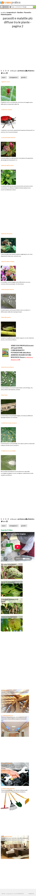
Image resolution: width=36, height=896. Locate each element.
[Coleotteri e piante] (8, 121)
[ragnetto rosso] (8, 93)
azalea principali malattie (8, 137)
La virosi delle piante (8, 565)
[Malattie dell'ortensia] (8, 177)
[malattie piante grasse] (8, 301)
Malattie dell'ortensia (7, 165)
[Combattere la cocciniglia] (8, 462)
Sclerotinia (4, 395)
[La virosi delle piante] (12, 571)
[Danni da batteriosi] (12, 588)
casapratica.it (11, 12)
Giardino (20, 12)
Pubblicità (31, 893)
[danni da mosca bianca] (8, 379)
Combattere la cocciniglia (8, 451)
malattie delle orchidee (7, 261)
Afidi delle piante (6, 317)
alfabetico (30, 71)
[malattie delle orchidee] (8, 273)
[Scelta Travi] (15, 701)
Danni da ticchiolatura (9, 617)
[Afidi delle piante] (8, 329)
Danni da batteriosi (8, 582)
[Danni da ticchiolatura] (12, 623)
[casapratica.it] (10, 2)
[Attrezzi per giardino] (15, 799)
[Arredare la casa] (15, 847)
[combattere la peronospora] (8, 434)
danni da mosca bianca (7, 367)
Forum (12, 7)
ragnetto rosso (5, 81)
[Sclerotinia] (8, 406)
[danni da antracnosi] (8, 245)
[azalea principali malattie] (8, 149)
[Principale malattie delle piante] (12, 606)
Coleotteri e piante (6, 109)
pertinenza (21, 71)
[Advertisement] (18, 47)
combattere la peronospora (9, 423)
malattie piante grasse (7, 289)
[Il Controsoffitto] (15, 726)
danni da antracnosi (6, 233)
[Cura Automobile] (15, 774)
